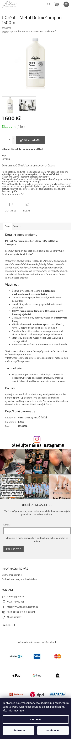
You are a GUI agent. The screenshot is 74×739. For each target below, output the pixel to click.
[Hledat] (48, 4)
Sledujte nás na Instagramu (38, 445)
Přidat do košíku (32, 140)
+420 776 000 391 (15, 602)
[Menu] (66, 4)
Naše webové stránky (29, 642)
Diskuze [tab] (17, 226)
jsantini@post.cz (15, 596)
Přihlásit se (13, 549)
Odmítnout (18, 730)
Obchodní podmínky (12, 575)
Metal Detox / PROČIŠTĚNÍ (32, 417)
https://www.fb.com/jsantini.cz (22, 607)
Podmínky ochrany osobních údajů (19, 579)
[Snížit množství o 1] (14, 142)
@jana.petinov (14, 617)
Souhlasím (53, 730)
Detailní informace (11, 194)
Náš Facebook (49, 642)
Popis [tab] (7, 226)
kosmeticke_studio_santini (21, 612)
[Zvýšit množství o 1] (14, 138)
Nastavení (35, 719)
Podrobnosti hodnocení (43, 31)
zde (22, 711)
